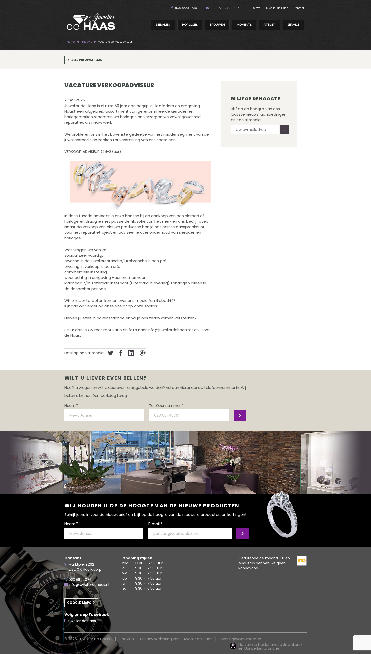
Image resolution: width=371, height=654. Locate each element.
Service (293, 25)
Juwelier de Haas (185, 8)
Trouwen (217, 25)
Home (71, 41)
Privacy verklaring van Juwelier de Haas (176, 638)
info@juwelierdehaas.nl (89, 584)
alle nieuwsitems (86, 60)
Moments (244, 25)
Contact (299, 8)
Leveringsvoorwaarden (240, 638)
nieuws (87, 41)
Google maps (79, 602)
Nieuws (255, 8)
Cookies (126, 638)
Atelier (269, 25)
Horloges (190, 25)
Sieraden (163, 25)
